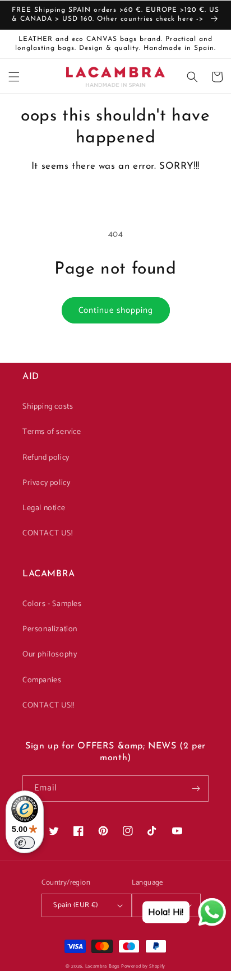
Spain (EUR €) (75, 905)
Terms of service (51, 432)
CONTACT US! (47, 533)
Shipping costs (47, 406)
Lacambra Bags (102, 966)
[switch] (25, 842)
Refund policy (46, 457)
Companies (41, 680)
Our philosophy (49, 654)
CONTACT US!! (48, 705)
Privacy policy (46, 483)
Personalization (49, 629)
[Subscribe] (195, 788)
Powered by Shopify (143, 966)
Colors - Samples (52, 604)
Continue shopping (115, 310)
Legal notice (43, 508)
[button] (14, 76)
